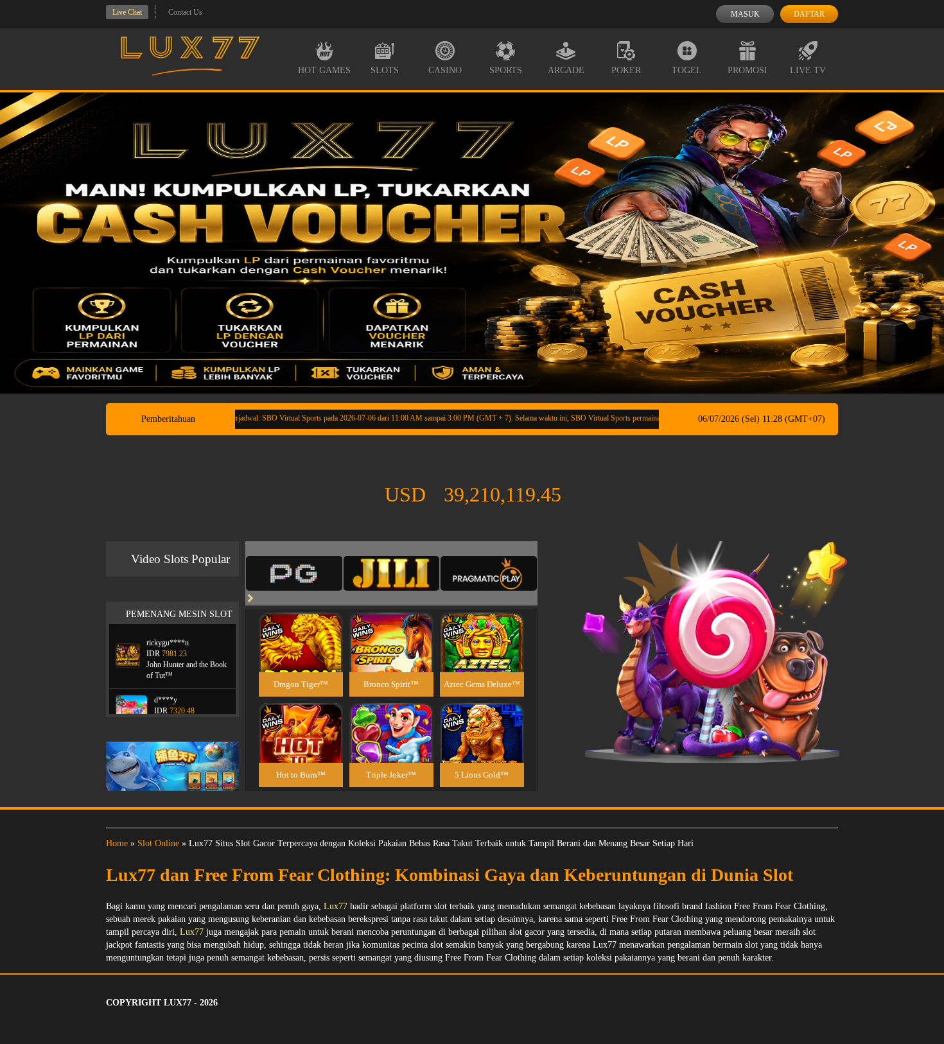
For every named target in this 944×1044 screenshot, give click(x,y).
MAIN (301, 656)
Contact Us (185, 12)
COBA (300, 627)
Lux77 (335, 906)
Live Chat (127, 12)
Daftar (809, 14)
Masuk (745, 14)
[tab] (294, 573)
